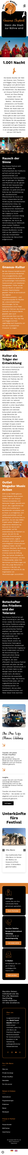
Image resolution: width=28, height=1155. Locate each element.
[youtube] (16, 1052)
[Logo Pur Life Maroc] (9, 1)
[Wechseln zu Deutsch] (12, 1150)
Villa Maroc (10, 850)
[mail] (19, 1052)
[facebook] (8, 1052)
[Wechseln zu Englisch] (16, 1150)
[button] (3, 850)
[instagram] (12, 1052)
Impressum (15, 1141)
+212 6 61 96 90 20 (12, 936)
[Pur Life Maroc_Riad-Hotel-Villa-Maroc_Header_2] (14, 829)
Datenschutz (14, 1143)
